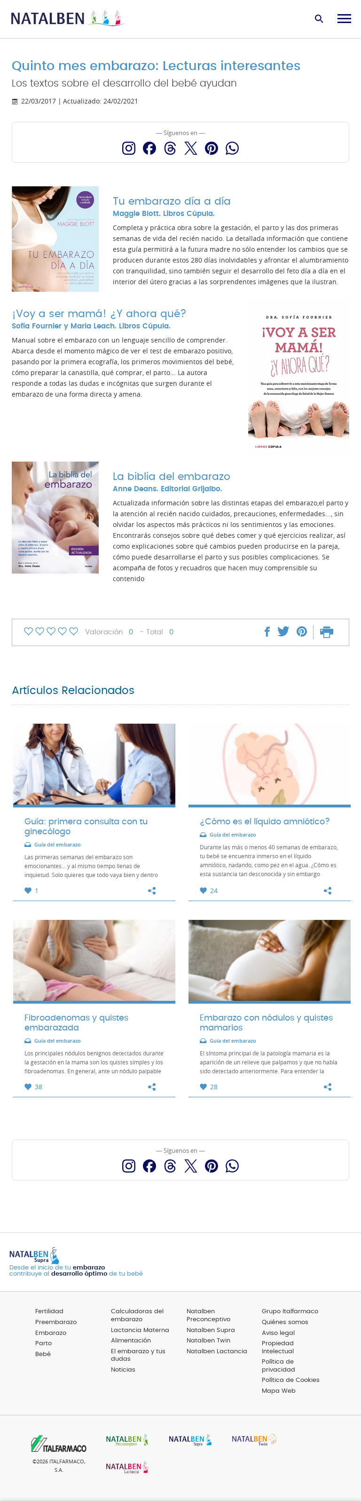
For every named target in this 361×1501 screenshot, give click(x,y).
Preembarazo (56, 1322)
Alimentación (131, 1341)
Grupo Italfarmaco (290, 1312)
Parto (43, 1344)
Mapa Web (279, 1391)
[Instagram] (128, 148)
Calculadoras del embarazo (137, 1316)
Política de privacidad (278, 1366)
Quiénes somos (285, 1322)
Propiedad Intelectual (278, 1348)
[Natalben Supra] (188, 1441)
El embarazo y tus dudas (138, 1356)
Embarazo (50, 1333)
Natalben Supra (211, 1330)
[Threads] (170, 148)
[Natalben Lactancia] (125, 1468)
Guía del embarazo (57, 844)
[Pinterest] (211, 148)
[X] (190, 148)
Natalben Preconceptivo (208, 1316)
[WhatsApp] (232, 148)
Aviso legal (278, 1333)
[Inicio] (68, 19)
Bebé (43, 1354)
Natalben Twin (208, 1341)
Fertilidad (49, 1312)
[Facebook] (149, 148)
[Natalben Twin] (251, 1441)
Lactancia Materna (140, 1330)
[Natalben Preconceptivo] (125, 1441)
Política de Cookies (291, 1380)
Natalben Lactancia (217, 1352)
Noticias (123, 1370)
